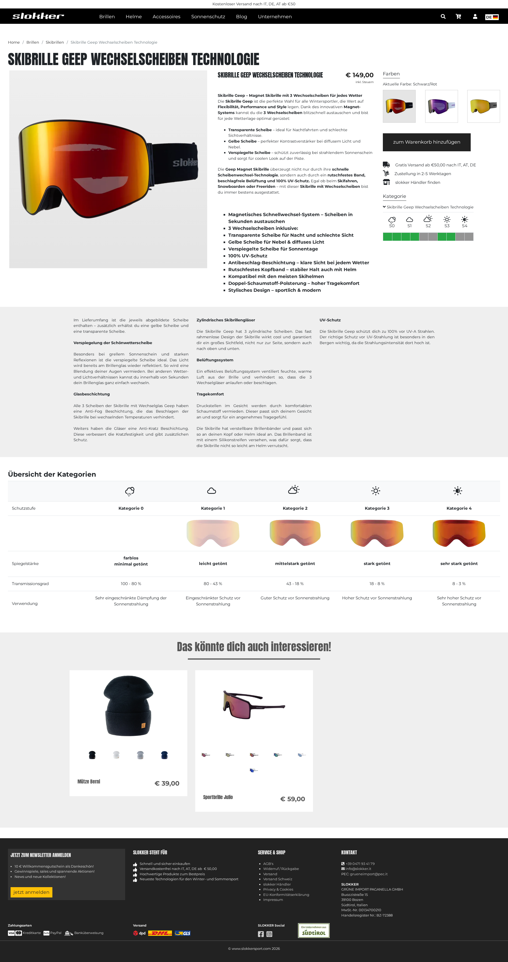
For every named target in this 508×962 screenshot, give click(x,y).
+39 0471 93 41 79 (360, 863)
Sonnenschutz (208, 17)
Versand (270, 874)
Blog (241, 17)
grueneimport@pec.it (369, 874)
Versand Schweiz (277, 879)
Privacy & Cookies (278, 889)
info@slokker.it (358, 869)
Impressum (273, 899)
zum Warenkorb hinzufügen (426, 142)
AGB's (268, 863)
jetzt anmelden (31, 892)
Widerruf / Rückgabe (281, 869)
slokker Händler (277, 884)
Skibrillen (55, 42)
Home (14, 42)
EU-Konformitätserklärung (286, 894)
